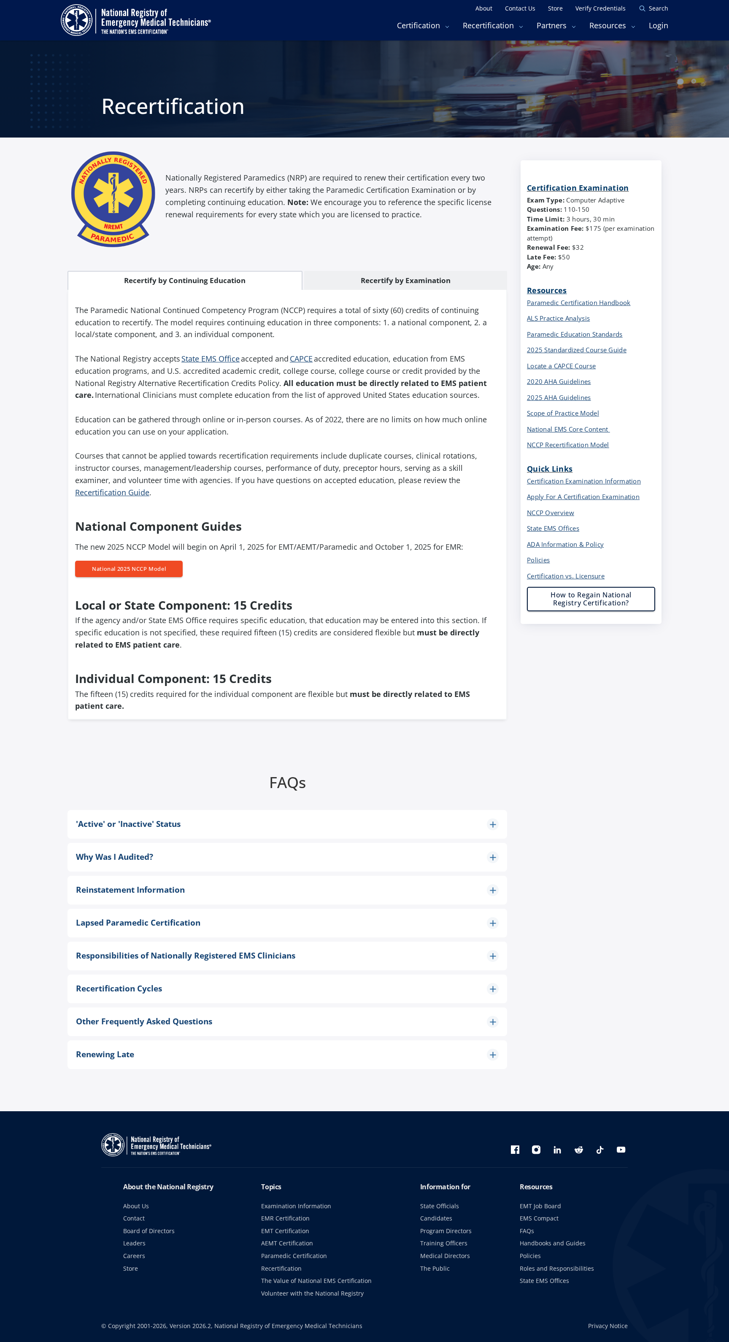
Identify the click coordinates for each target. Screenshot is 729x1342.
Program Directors (446, 1231)
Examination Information (296, 1206)
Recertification (281, 1268)
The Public (435, 1268)
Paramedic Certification (294, 1256)
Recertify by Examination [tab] (406, 280)
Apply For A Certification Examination (583, 496)
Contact (134, 1218)
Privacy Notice (608, 1326)
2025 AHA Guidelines (559, 397)
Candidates (436, 1218)
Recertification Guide (112, 492)
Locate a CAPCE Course (561, 366)
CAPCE (301, 359)
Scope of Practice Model (563, 413)
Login (658, 25)
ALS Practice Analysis (558, 318)
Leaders (134, 1243)
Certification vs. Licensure (566, 576)
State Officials (439, 1206)
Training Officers (443, 1243)
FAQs (527, 1231)
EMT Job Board (540, 1206)
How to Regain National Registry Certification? (591, 599)
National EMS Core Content (568, 429)
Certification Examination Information (584, 481)
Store (130, 1268)
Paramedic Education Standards (575, 334)
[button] (287, 824)
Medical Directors (445, 1256)
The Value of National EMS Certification (316, 1281)
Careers (134, 1256)
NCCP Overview (550, 512)
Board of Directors (149, 1231)
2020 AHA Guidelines (559, 381)
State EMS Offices (553, 528)
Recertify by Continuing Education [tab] (185, 280)
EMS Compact (539, 1218)
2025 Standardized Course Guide (576, 350)
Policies (538, 560)
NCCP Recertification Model (568, 444)
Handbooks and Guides (553, 1243)
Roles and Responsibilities (557, 1268)
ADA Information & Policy (565, 544)
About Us (136, 1206)
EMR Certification (285, 1218)
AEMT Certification (287, 1243)
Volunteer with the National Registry (312, 1293)
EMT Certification (285, 1231)
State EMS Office (210, 359)
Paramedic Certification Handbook (579, 302)
